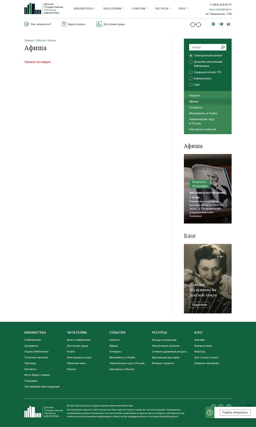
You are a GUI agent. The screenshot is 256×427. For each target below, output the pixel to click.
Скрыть (250, 405)
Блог (198, 332)
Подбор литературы (235, 412)
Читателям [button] (112, 8)
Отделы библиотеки (36, 351)
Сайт (197, 84)
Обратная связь (76, 363)
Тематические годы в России (202, 121)
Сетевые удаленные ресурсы (169, 351)
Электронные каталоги (166, 345)
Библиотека (35, 332)
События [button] (138, 8)
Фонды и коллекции (164, 339)
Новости (194, 95)
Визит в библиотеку (79, 339)
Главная (29, 40)
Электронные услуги (79, 357)
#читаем (199, 339)
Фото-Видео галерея (37, 374)
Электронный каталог (208, 55)
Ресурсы (159, 332)
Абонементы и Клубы (203, 113)
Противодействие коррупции (41, 386)
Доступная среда (77, 345)
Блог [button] (182, 8)
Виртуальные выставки (166, 357)
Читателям (77, 332)
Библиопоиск (202, 78)
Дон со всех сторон (206, 357)
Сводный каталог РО (207, 72)
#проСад (199, 351)
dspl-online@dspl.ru (220, 9)
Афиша (193, 101)
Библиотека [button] (83, 8)
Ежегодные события (202, 129)
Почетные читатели (36, 357)
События (41, 40)
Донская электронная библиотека (208, 64)
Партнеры (30, 363)
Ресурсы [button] (162, 8)
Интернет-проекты (163, 363)
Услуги (71, 351)
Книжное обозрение (206, 363)
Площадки (30, 380)
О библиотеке (32, 339)
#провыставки (203, 345)
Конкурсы (195, 107)
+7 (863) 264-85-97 (221, 4)
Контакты (30, 369)
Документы (31, 345)
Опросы (71, 369)
